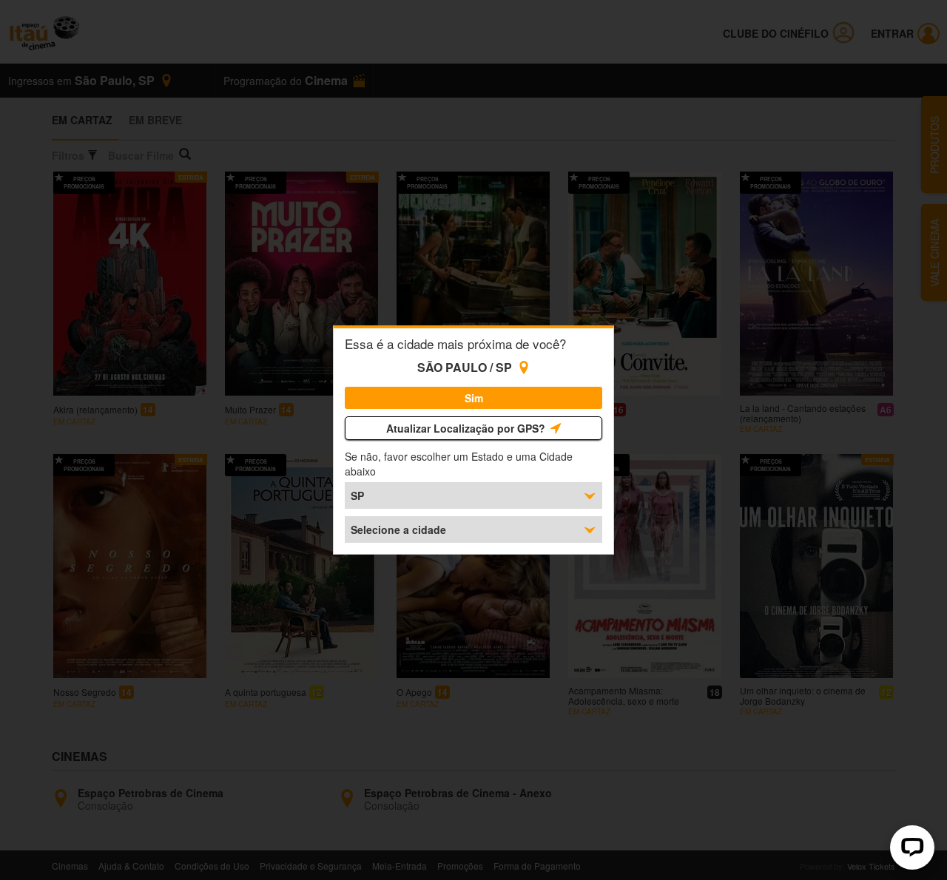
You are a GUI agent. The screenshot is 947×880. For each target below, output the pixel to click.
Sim (474, 397)
